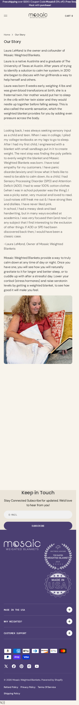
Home (7, 34)
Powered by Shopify (52, 679)
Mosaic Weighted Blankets (26, 679)
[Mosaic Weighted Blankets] (38, 16)
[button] (6, 15)
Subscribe (38, 525)
